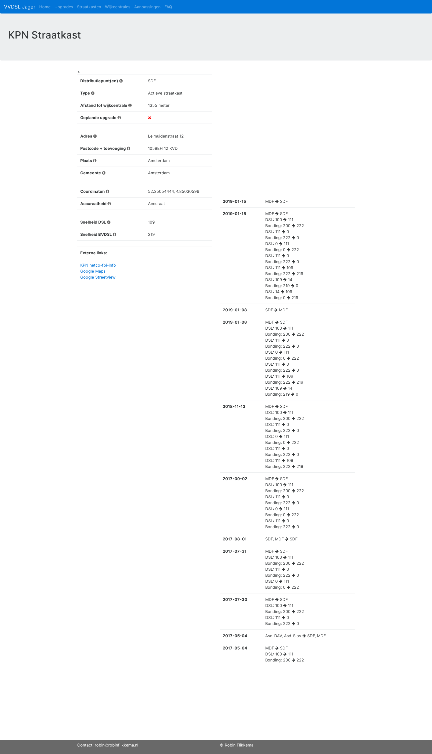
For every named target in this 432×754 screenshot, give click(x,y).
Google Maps (93, 271)
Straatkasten (89, 6)
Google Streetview (98, 277)
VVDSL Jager (19, 7)
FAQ (168, 6)
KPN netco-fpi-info (98, 265)
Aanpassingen (147, 6)
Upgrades (63, 6)
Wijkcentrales (117, 6)
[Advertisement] (216, 705)
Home (44, 6)
